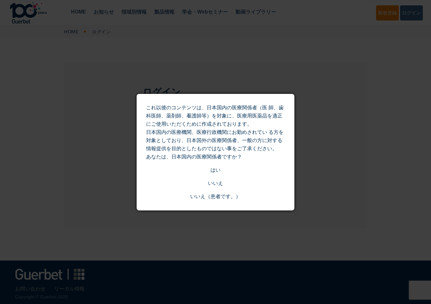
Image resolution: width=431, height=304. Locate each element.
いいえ (215, 183)
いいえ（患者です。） (215, 196)
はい (215, 170)
